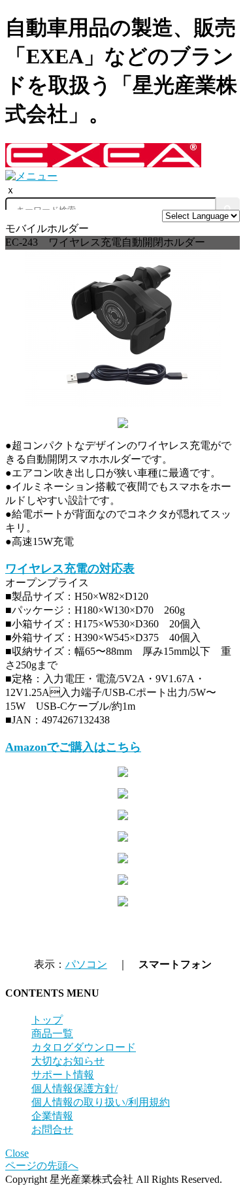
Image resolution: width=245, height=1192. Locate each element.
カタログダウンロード (83, 1047)
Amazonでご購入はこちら (73, 746)
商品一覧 (52, 1033)
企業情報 (52, 1115)
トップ (47, 1019)
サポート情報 (62, 1074)
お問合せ (52, 1129)
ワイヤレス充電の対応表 (70, 568)
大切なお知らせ (68, 1061)
